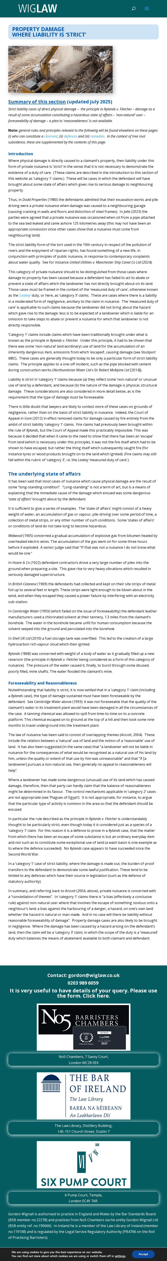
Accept (143, 1254)
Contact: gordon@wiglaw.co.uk (83, 975)
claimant (50, 136)
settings (120, 1256)
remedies (97, 136)
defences (70, 136)
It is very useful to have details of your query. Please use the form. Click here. (83, 993)
